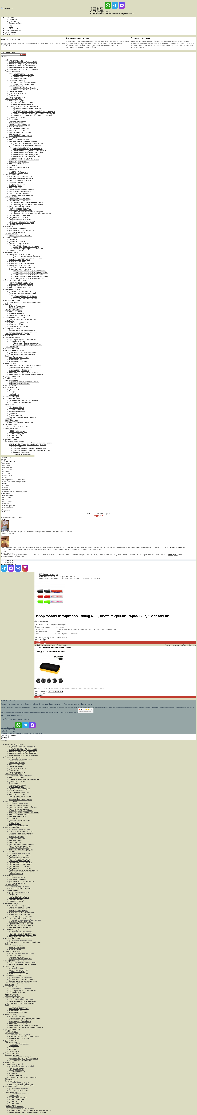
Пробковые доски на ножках (20, 215)
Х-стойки (12, 393)
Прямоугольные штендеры (19, 125)
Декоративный (8, 478)
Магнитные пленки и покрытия (20, 315)
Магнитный (7, 463)
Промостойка (14, 395)
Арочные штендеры (16, 123)
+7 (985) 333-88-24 (97, 10)
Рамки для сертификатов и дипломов (23, 417)
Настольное (7, 502)
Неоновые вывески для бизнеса (25, 89)
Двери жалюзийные (12, 337)
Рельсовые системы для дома (20, 291)
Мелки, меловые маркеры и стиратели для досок (27, 445)
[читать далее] (175, 547)
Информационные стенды (15, 317)
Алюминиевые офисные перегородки (23, 69)
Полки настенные (11, 237)
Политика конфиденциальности (17, 719)
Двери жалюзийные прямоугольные (23, 339)
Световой (6, 473)
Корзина (4, 737)
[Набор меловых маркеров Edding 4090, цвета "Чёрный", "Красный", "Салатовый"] (49, 611)
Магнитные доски (11, 252)
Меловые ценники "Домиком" (20, 180)
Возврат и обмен (15, 23)
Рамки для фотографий (14, 406)
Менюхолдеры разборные (19, 371)
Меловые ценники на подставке (21, 178)
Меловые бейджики (16, 182)
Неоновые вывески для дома (24, 88)
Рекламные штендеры (13, 99)
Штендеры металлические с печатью (27, 108)
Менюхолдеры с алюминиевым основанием (26, 374)
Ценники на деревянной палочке (21, 189)
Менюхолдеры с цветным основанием (23, 372)
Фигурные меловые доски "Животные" (27, 149)
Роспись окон (14, 437)
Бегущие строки (11, 424)
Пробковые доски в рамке (19, 200)
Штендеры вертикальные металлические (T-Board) (32, 115)
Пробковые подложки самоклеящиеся (23, 221)
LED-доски (13, 165)
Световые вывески (16, 73)
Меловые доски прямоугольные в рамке (28, 143)
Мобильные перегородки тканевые (22, 67)
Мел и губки (17, 446)
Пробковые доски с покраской (20, 210)
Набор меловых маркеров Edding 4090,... (52, 645)
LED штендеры (15, 134)
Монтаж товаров (11, 439)
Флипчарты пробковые (17, 228)
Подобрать (98, 516)
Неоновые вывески (16, 86)
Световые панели (16, 91)
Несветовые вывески (17, 80)
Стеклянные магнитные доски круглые (28, 274)
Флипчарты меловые (17, 232)
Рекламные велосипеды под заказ (22, 354)
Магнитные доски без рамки (19, 254)
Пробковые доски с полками (20, 219)
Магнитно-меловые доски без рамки (27, 256)
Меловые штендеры (16, 101)
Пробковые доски (11, 197)
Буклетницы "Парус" (17, 324)
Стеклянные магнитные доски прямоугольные (30, 273)
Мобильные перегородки (14, 60)
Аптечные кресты (15, 95)
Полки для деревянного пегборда (26, 247)
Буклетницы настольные (18, 326)
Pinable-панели (11, 378)
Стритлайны (13, 119)
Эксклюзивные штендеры (19, 128)
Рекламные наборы (12, 348)
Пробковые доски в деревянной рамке (28, 202)
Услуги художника (11, 428)
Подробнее (38, 695)
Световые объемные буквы (23, 75)
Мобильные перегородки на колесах (23, 64)
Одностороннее (9, 506)
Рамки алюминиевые (17, 411)
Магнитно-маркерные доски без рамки (27, 258)
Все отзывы (5, 562)
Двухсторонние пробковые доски (21, 223)
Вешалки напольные (13, 328)
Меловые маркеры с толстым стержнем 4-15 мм (31, 450)
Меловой (6, 465)
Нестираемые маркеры (22, 454)
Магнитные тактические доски (24, 267)
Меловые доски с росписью (19, 167)
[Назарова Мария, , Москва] (5, 530)
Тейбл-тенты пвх (15, 360)
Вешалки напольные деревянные (22, 330)
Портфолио (13, 19)
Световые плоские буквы (22, 76)
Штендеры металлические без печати (27, 110)
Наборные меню (11, 234)
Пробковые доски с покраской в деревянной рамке (32, 213)
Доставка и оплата (16, 704)
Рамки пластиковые (16, 408)
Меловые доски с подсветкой (20, 287)
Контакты (12, 21)
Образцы (8, 419)
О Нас (41, 704)
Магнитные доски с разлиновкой (21, 263)
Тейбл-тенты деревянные (19, 358)
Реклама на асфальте (13, 397)
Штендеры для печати (17, 117)
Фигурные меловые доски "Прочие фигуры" (29, 150)
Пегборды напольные (17, 241)
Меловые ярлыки (15, 186)
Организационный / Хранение (14, 482)
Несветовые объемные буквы (24, 82)
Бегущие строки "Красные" (19, 426)
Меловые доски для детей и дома (21, 422)
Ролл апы (12, 391)
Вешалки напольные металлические (23, 332)
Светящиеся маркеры (21, 452)
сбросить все (6, 457)
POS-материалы (11, 387)
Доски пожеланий (11, 347)
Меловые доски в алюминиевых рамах (24, 160)
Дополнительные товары (14, 441)
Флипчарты (9, 226)
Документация (10, 34)
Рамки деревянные (16, 409)
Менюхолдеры (10, 363)
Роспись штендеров (16, 434)
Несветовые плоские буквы (23, 84)
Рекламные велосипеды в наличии (22, 352)
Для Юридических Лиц (13, 30)
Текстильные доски (12, 385)
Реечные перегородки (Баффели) (17, 334)
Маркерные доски (11, 380)
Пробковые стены (16, 224)
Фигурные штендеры (17, 130)
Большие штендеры (16, 126)
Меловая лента (15, 187)
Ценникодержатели (12, 376)
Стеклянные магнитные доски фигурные (28, 278)
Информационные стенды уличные (22, 319)
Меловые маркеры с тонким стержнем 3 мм (29, 448)
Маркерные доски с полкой (19, 384)
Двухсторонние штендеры (23, 104)
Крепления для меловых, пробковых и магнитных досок (30, 443)
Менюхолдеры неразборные (20, 369)
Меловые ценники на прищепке (21, 195)
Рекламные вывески (13, 71)
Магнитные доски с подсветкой (21, 282)
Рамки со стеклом (15, 415)
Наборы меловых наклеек (19, 193)
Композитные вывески (17, 93)
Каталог (4, 739)
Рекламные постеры (13, 300)
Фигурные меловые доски (19, 147)
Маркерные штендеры (17, 121)
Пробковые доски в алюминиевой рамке (28, 204)
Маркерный (7, 467)
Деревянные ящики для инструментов (23, 400)
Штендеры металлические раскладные (24, 106)
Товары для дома (11, 421)
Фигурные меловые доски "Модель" (26, 156)
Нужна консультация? (9, 735)
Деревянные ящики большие (20, 402)
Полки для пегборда (16, 245)
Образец (6, 488)
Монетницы (9, 404)
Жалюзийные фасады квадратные (26, 343)
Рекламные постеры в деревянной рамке (25, 302)
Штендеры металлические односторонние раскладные (34, 112)
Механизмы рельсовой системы (25, 298)
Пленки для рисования (13, 310)
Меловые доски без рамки (19, 139)
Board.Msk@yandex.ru (9, 700)
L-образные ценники (17, 184)
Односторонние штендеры (23, 102)
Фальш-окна (9, 335)
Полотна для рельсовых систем (25, 297)
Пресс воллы (14, 389)
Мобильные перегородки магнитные (23, 62)
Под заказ (6, 510)
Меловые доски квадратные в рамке (27, 145)
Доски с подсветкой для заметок (17, 280)
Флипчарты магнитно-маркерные (21, 230)
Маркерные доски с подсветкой (21, 286)
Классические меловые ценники (21, 176)
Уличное (6, 504)
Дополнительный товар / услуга (15, 492)
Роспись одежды (15, 435)
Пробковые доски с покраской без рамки (28, 212)
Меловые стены (15, 171)
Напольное (7, 500)
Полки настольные (16, 250)
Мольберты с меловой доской (20, 136)
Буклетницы (9, 321)
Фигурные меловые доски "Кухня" (26, 154)
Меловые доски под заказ (18, 173)
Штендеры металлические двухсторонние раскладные (34, 113)
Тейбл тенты (9, 356)
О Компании (9, 17)
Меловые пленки (15, 311)
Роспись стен (14, 430)
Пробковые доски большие (19, 208)
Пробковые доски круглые (19, 217)
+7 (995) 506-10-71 (97, 8)
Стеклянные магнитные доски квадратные (29, 271)
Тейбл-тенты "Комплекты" (19, 361)
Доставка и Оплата (12, 28)
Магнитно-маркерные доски (19, 260)
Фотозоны (13, 169)
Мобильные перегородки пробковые (23, 65)
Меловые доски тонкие (17, 163)
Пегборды (13, 239)
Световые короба (20, 78)
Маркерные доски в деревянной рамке (24, 382)
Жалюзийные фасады (17, 341)
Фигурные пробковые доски (19, 206)
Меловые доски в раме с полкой (21, 158)
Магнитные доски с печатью (19, 265)
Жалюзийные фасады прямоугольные (27, 345)
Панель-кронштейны (17, 97)
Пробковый (7, 469)
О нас (11, 27)
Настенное (7, 497)
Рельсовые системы (12, 289)
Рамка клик (13, 413)
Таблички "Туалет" (16, 308)
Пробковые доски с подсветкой (21, 284)
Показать (20, 517)
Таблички (8, 304)
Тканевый (6, 471)
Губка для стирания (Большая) (49, 651)
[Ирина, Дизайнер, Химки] (5, 546)
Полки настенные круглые (19, 243)
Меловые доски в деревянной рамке (23, 141)
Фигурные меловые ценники (20, 191)
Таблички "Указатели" (17, 306)
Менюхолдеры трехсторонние (20, 367)
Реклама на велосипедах (14, 350)
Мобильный (7, 475)
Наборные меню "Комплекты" (20, 236)
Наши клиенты (10, 32)
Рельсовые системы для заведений (22, 293)
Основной (6, 486)
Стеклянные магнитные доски (20, 269)
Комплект (6, 490)
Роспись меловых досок (18, 432)
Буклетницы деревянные (18, 323)
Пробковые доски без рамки (19, 199)
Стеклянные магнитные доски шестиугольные (30, 276)
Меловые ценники (12, 175)
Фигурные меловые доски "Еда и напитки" (29, 152)
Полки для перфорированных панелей (28, 249)
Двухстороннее (9, 508)
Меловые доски (11, 138)
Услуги (11, 25)
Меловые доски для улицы (19, 162)
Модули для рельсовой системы (21, 295)
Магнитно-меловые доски (18, 261)
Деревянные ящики (12, 398)
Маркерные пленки (16, 313)
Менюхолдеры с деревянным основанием (25, 365)
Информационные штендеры (20, 132)
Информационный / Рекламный (15, 480)
